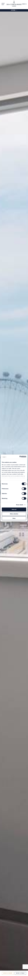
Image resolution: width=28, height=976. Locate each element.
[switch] (24, 488)
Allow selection (14, 514)
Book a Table (20, 973)
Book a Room (7, 973)
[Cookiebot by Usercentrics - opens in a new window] (19, 457)
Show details (19, 504)
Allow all (14, 509)
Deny (14, 518)
